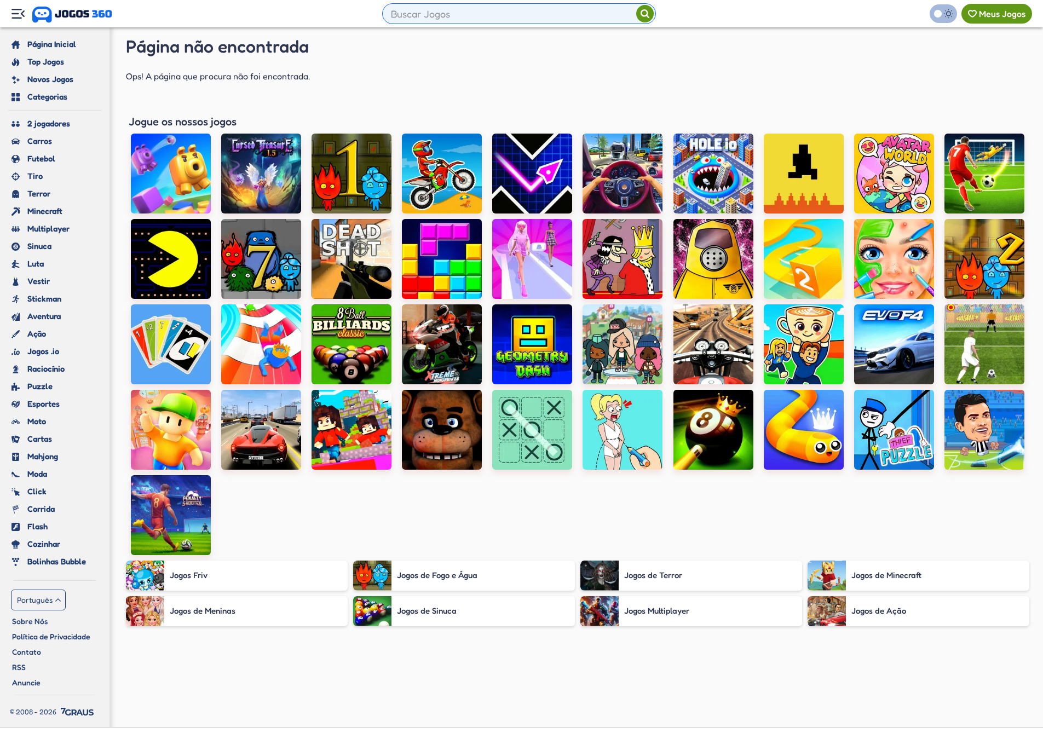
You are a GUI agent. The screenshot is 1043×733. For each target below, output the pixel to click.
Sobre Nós (30, 621)
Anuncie (26, 682)
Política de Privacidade (51, 636)
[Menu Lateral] (17, 14)
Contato (26, 651)
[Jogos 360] (72, 15)
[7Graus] (77, 711)
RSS (19, 667)
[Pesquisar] (645, 13)
